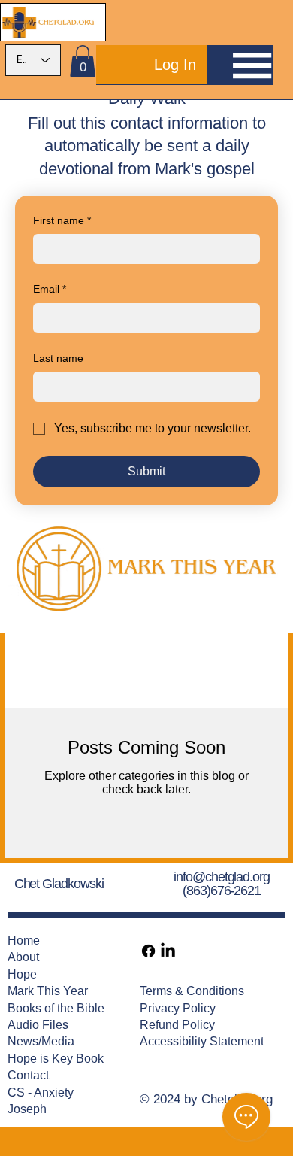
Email (49, 289)
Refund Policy (177, 1024)
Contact (28, 1075)
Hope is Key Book (56, 1058)
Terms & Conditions (192, 991)
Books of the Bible (56, 1008)
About (23, 957)
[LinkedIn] (168, 951)
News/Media (41, 1041)
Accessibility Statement (202, 1041)
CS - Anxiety (41, 1092)
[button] (82, 61)
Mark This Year (48, 991)
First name (62, 220)
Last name (58, 358)
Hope (22, 974)
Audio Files (38, 1024)
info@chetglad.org (222, 876)
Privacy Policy (178, 1008)
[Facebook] (148, 951)
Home (24, 940)
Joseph (27, 1109)
